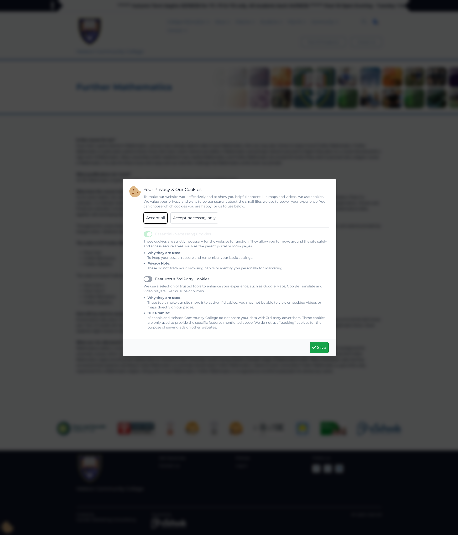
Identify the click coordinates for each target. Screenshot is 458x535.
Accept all (155, 218)
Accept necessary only (194, 218)
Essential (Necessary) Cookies (183, 234)
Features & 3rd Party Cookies (182, 279)
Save (321, 347)
